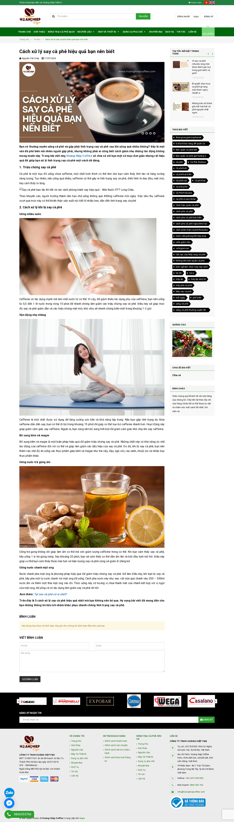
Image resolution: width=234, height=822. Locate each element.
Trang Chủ (24, 32)
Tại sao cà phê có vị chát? (50, 594)
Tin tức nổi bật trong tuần (185, 52)
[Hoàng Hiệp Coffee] (41, 743)
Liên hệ (192, 32)
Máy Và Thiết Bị (107, 32)
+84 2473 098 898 (194, 778)
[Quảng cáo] (192, 343)
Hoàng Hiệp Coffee (79, 155)
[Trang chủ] (33, 16)
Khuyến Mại (156, 32)
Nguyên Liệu (84, 32)
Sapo (82, 818)
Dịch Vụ (169, 32)
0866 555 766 (196, 785)
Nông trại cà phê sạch (61, 32)
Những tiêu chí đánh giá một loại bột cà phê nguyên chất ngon (202, 108)
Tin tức (181, 32)
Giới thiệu (39, 32)
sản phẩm (208, 33)
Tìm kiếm (143, 16)
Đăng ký (208, 16)
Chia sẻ (176, 375)
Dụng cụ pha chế (133, 32)
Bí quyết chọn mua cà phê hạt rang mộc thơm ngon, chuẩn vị (201, 88)
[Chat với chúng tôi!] (9, 803)
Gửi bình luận (30, 679)
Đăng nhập (183, 16)
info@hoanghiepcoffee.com (191, 792)
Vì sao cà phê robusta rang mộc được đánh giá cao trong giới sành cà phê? (201, 67)
